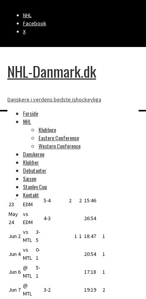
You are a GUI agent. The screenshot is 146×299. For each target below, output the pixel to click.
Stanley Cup (35, 187)
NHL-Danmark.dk (51, 71)
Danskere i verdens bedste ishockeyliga (54, 99)
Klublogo (47, 129)
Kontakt (31, 195)
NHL (27, 15)
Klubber (31, 162)
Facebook (34, 23)
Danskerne (33, 154)
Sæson (29, 178)
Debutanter (34, 170)
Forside (30, 113)
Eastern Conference (59, 138)
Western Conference (60, 146)
